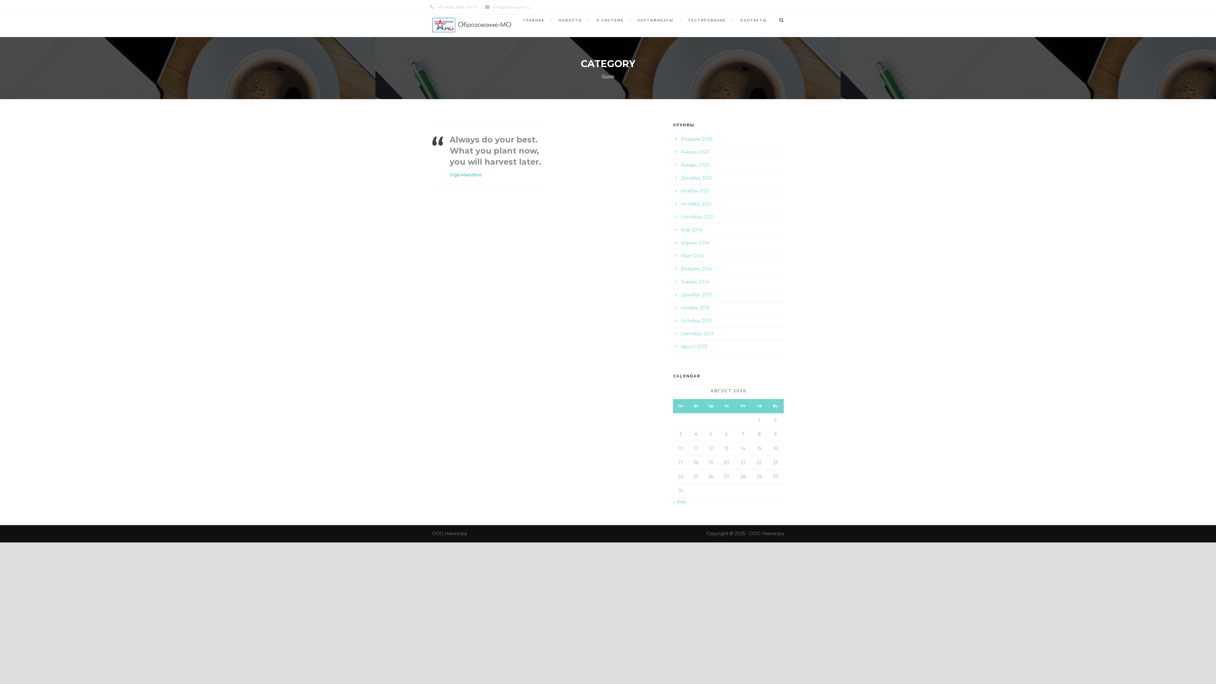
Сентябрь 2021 (697, 217)
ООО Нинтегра (449, 533)
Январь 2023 (695, 152)
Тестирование (707, 20)
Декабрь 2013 (696, 295)
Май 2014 (691, 230)
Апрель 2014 (695, 243)
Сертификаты (655, 20)
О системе (610, 20)
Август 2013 (694, 347)
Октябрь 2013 (696, 321)
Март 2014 (693, 256)
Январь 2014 (695, 282)
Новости (570, 20)
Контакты (753, 20)
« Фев (679, 502)
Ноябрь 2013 (695, 308)
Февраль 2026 (696, 139)
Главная (533, 20)
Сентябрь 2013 (697, 334)
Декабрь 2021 (696, 178)
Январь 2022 (695, 165)
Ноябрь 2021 (695, 191)
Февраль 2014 (696, 269)
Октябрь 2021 (696, 204)
